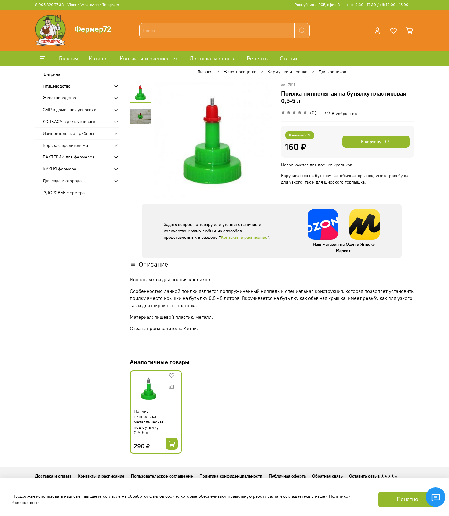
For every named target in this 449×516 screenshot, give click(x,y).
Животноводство (240, 71)
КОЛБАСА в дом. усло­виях (69, 121)
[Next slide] (261, 140)
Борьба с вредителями (65, 145)
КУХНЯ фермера (59, 169)
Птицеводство (57, 86)
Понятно (407, 499)
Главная (68, 58)
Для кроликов (332, 71)
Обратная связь (327, 476)
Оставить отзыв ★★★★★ (373, 476)
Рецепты (258, 58)
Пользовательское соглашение (162, 476)
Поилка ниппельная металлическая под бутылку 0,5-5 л (149, 422)
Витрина (52, 74)
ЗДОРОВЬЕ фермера (64, 192)
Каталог (99, 58)
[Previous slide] (165, 140)
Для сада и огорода (62, 181)
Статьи (288, 58)
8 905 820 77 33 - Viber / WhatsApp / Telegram (77, 4)
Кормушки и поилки (288, 71)
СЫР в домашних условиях (69, 109)
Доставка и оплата (213, 58)
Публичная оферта (287, 476)
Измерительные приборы (68, 133)
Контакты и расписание (149, 58)
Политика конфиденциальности (230, 476)
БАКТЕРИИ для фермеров (68, 157)
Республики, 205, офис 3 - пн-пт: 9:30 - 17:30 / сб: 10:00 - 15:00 (351, 4)
